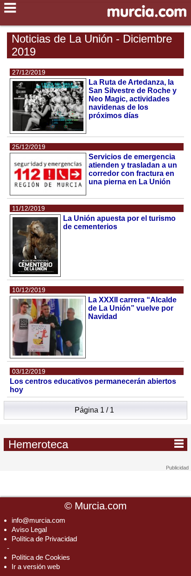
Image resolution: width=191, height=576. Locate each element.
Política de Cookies (41, 557)
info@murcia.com (38, 520)
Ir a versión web (36, 566)
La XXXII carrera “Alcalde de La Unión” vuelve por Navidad (132, 308)
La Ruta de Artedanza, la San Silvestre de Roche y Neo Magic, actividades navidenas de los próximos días (133, 98)
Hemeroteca (96, 443)
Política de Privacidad (44, 539)
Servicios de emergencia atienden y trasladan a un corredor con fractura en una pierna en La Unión (133, 169)
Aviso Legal (29, 529)
